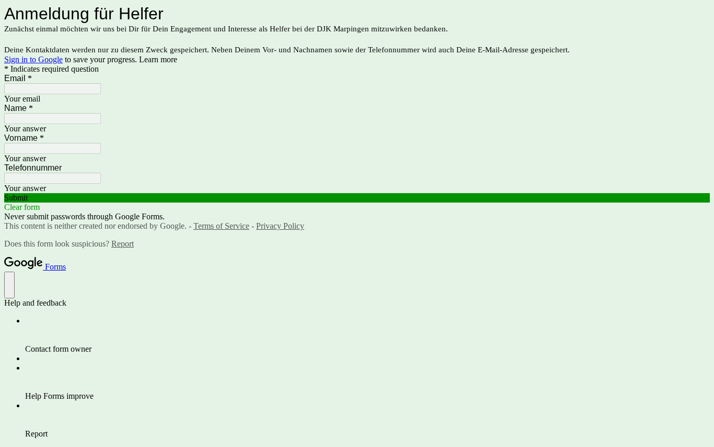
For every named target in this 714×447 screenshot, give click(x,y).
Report (122, 243)
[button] (357, 198)
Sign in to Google (33, 59)
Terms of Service (221, 225)
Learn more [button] (158, 59)
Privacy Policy (280, 225)
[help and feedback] (9, 285)
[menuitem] (367, 335)
